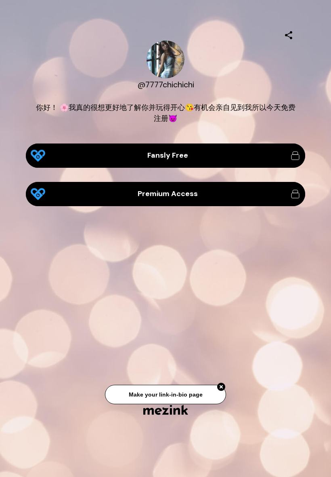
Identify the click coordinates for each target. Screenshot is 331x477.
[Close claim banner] (221, 387)
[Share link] (288, 34)
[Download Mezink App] (165, 410)
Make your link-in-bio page (165, 395)
